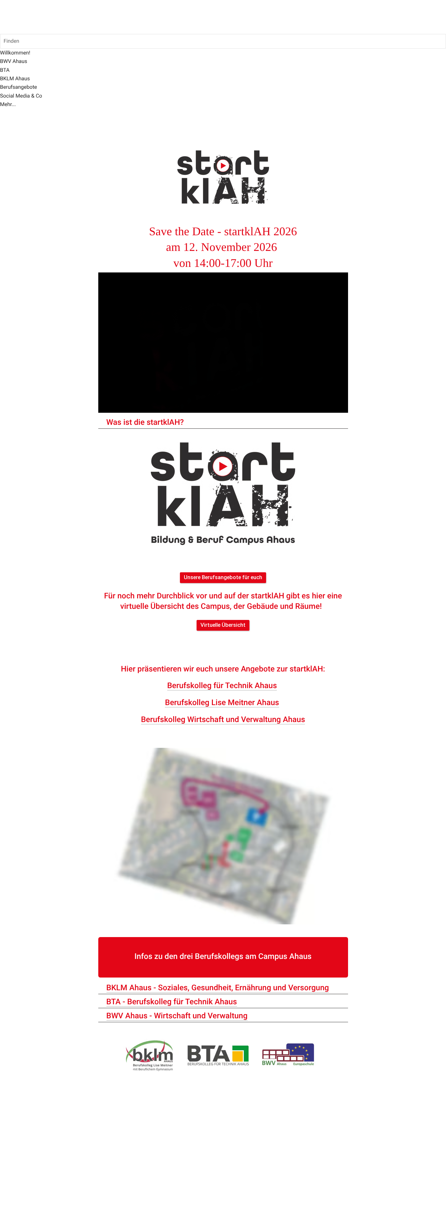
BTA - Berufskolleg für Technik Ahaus (171, 1001)
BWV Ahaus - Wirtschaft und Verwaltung (177, 1015)
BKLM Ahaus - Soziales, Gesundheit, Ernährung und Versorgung (217, 987)
